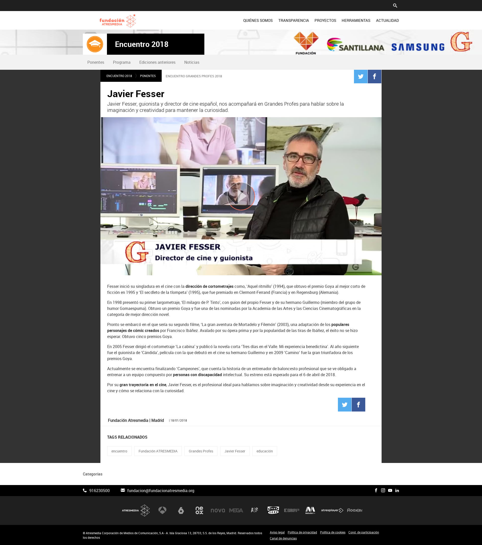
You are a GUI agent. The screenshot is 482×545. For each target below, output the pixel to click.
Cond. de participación (363, 532)
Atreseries (254, 510)
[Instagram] (383, 491)
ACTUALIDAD (387, 20)
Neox (199, 510)
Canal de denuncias (283, 538)
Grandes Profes (201, 451)
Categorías (92, 474)
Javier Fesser (234, 451)
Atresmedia (136, 510)
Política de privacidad (302, 532)
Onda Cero (273, 510)
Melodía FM (310, 510)
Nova (217, 510)
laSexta (181, 510)
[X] (369, 491)
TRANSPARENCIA (293, 20)
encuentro (119, 451)
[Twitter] (361, 76)
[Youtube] (390, 491)
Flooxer (354, 510)
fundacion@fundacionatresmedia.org (160, 490)
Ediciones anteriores (157, 62)
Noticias (191, 62)
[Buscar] (395, 5)
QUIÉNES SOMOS (258, 20)
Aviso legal (277, 532)
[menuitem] (257, 20)
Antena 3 (162, 510)
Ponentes (95, 62)
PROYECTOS (325, 20)
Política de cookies (332, 532)
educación (265, 451)
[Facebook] (374, 76)
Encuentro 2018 (141, 44)
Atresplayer (332, 510)
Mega (236, 510)
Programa (122, 62)
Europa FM (291, 510)
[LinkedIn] (397, 491)
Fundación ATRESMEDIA (158, 451)
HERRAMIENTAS (356, 20)
